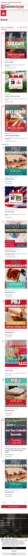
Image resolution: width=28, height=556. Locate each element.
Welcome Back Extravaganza (12, 135)
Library (17, 529)
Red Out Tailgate (9, 62)
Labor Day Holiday (9, 211)
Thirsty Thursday (9, 370)
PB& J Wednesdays (9, 410)
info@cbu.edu (6, 525)
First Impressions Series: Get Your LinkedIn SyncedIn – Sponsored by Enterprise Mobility (15, 450)
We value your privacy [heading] (9, 539)
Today (14, 502)
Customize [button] (14, 551)
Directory (4, 529)
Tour (16, 531)
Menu (23, 12)
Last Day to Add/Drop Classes (12, 96)
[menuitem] (7, 530)
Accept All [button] (14, 548)
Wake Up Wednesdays (10, 251)
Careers (3, 533)
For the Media (5, 531)
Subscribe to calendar (13, 506)
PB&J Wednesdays (9, 179)
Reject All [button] (14, 554)
